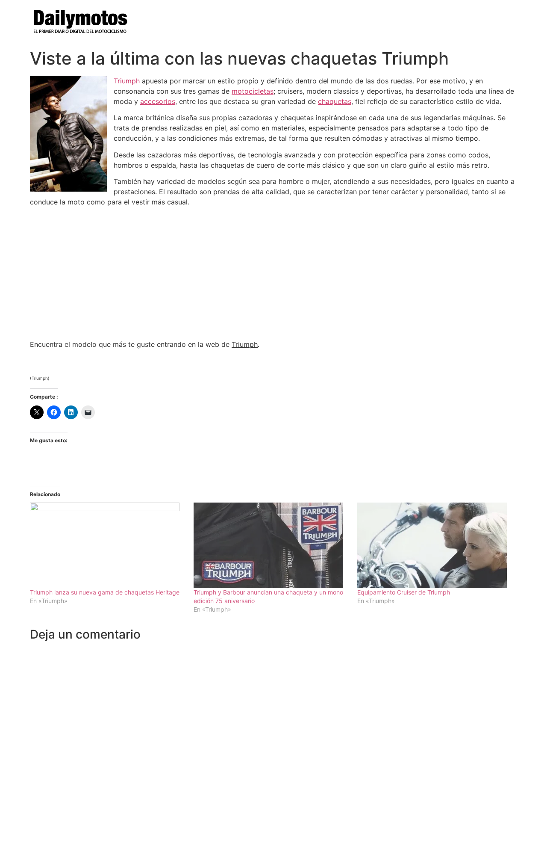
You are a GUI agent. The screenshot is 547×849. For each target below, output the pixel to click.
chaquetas (334, 101)
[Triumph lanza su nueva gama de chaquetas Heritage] (107, 545)
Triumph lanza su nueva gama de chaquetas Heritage (104, 592)
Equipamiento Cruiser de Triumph (403, 592)
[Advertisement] (273, 273)
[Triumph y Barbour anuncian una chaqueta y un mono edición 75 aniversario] (271, 545)
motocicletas (253, 91)
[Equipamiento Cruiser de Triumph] (434, 545)
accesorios (157, 101)
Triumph (127, 81)
